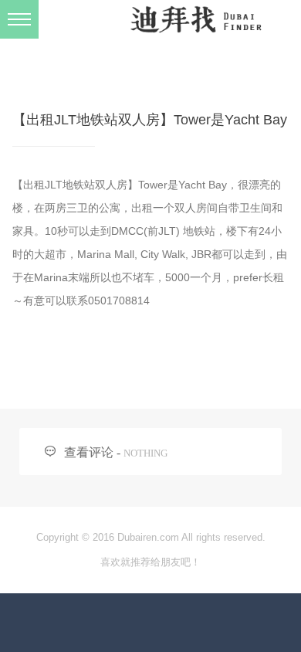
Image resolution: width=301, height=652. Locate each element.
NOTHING (145, 453)
